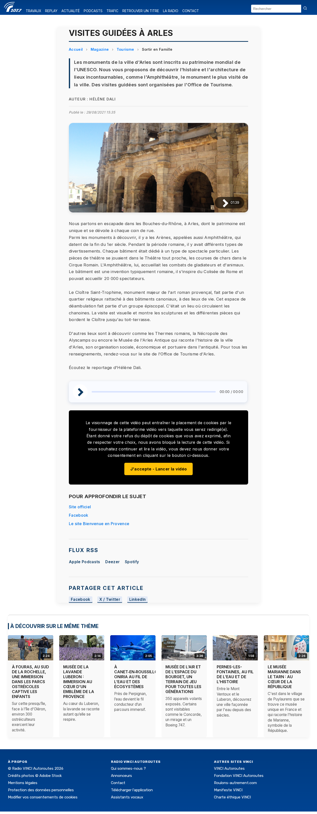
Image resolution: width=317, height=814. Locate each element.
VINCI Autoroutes (229, 768)
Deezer (112, 561)
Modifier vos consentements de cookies (43, 797)
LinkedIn (137, 599)
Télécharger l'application (132, 790)
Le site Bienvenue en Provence (99, 523)
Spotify (132, 561)
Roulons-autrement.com (235, 783)
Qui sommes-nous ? (128, 768)
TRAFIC (112, 11)
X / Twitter (109, 599)
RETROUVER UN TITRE (140, 11)
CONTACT (190, 11)
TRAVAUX (33, 11)
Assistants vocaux (127, 797)
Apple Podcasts (84, 561)
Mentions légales (22, 783)
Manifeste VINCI (228, 790)
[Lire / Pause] (221, 202)
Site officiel (80, 506)
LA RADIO (170, 11)
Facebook (78, 515)
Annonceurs (121, 775)
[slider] (154, 392)
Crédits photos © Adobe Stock (35, 775)
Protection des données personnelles (41, 790)
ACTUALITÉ (70, 11)
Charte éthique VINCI (232, 797)
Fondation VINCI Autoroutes (239, 775)
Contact (118, 783)
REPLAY (51, 11)
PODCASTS (93, 11)
